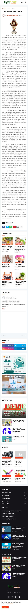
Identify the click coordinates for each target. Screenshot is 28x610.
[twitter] (12, 597)
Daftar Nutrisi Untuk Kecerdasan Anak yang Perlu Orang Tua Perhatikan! (20, 249)
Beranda (4, 8)
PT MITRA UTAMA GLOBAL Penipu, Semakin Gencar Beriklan (19, 430)
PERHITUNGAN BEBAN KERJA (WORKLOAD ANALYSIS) (18, 462)
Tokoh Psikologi (14, 503)
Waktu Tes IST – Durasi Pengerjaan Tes (18, 437)
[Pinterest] (14, 227)
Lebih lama (23, 336)
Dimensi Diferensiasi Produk (20, 479)
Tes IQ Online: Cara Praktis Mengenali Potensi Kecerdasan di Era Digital (18, 528)
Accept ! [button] (5, 607)
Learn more (10, 603)
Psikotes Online (14, 495)
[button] (2, 2)
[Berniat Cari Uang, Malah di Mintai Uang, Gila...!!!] (7, 422)
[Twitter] (7, 227)
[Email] (17, 227)
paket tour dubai (10, 297)
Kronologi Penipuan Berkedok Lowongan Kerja (19, 558)
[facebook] (9, 597)
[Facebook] (3, 227)
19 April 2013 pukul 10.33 (11, 298)
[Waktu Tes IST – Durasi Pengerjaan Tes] (7, 439)
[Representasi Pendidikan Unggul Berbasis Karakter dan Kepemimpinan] (6, 537)
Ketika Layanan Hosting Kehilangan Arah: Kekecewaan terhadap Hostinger (18, 545)
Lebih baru (4, 336)
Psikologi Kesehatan (14, 492)
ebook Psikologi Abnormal (8, 519)
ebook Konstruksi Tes (7, 516)
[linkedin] (19, 597)
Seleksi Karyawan (14, 498)
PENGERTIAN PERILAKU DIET (6, 265)
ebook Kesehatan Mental (8, 513)
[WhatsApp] (10, 227)
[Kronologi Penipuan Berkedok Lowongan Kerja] (6, 560)
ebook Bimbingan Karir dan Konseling (11, 511)
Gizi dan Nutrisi (11, 8)
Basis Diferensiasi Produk (6, 479)
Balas (3, 308)
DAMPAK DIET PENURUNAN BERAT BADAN (20, 266)
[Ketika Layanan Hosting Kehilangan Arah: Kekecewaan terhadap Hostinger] (6, 546)
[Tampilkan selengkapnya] (21, 227)
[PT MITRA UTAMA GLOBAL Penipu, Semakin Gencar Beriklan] (7, 430)
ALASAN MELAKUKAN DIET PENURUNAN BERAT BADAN (20, 283)
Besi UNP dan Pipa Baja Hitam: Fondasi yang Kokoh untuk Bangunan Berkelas (7, 462)
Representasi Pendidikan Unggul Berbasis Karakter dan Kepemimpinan (19, 537)
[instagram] (15, 597)
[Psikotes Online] (14, 374)
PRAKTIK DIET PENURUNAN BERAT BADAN (7, 283)
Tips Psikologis (14, 501)
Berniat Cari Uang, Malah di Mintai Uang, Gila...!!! (19, 421)
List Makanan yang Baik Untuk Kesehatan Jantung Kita (7, 248)
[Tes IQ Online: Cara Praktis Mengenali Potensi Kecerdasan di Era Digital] (6, 529)
